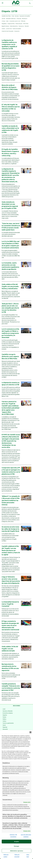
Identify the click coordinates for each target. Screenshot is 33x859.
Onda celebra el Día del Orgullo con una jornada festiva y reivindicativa (10, 286)
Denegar (16, 846)
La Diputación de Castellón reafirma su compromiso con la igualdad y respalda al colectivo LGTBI (9, 44)
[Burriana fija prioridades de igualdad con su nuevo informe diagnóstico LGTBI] (26, 65)
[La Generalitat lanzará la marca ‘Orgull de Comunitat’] (26, 603)
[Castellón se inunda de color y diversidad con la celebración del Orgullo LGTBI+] (26, 127)
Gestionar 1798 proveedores (13, 835)
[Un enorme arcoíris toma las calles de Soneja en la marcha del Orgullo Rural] (26, 528)
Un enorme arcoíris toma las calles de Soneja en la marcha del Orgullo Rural (10, 529)
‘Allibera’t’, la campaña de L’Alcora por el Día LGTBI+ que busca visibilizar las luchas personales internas (11, 500)
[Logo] (16, 3)
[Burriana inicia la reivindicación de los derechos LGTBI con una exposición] (26, 665)
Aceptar (16, 841)
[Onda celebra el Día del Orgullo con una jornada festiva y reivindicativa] (26, 285)
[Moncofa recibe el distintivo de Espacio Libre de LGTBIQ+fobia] (26, 86)
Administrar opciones (16, 851)
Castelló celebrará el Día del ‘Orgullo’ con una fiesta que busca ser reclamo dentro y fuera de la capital (11, 550)
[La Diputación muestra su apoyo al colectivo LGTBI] (26, 384)
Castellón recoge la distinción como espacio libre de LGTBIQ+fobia (10, 356)
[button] (30, 732)
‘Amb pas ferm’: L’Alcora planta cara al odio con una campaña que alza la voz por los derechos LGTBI (10, 308)
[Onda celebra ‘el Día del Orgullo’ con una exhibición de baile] (26, 648)
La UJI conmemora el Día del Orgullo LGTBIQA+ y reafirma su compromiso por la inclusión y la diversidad (10, 333)
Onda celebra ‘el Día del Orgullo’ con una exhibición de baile (10, 649)
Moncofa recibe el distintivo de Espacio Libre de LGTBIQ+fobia (10, 87)
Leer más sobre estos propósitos (26, 835)
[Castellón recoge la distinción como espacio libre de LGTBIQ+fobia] (26, 355)
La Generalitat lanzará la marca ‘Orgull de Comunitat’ (10, 604)
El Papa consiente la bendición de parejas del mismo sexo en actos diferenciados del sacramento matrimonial (10, 625)
